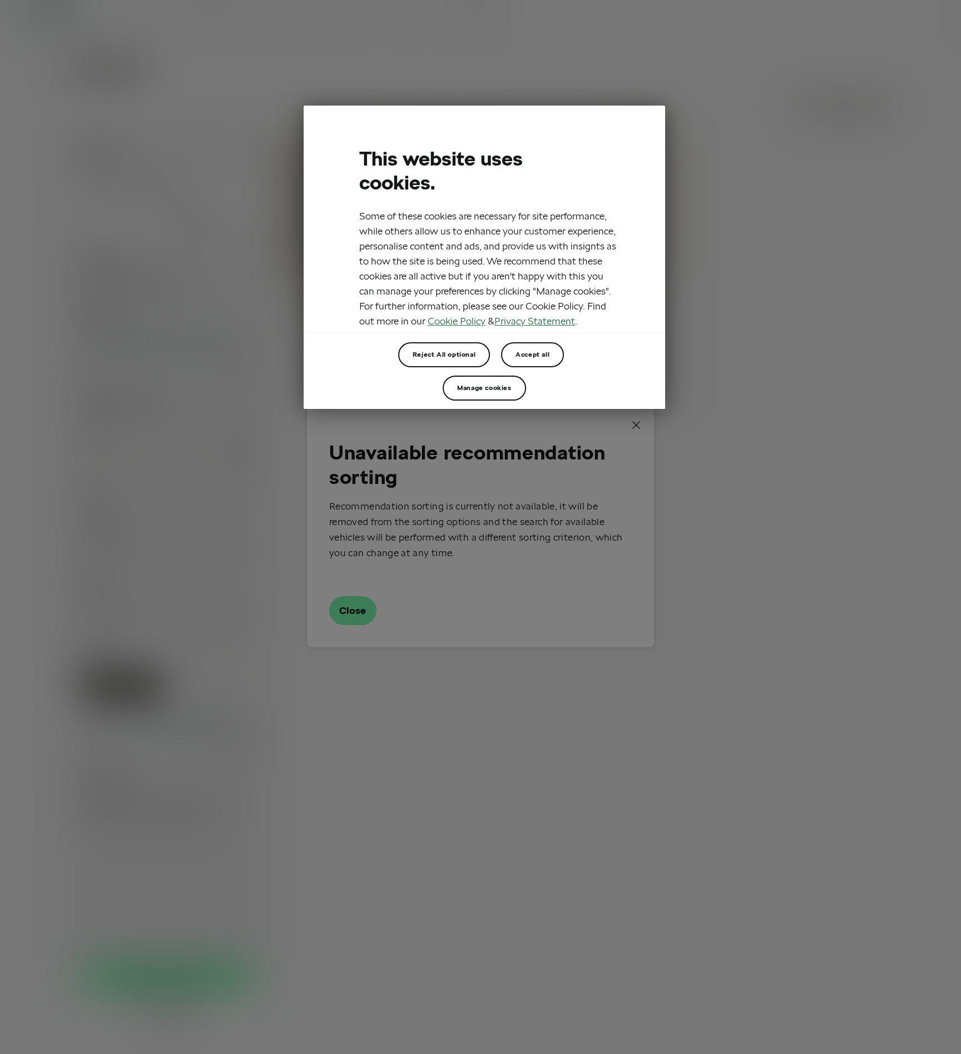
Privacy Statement (534, 321)
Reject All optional (444, 354)
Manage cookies (484, 387)
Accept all (532, 354)
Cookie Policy (457, 321)
